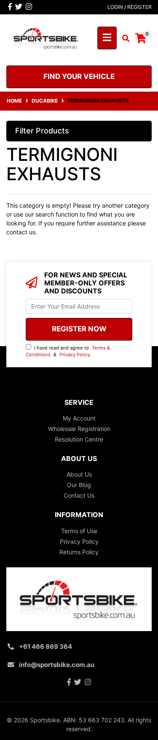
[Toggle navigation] (107, 38)
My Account (79, 418)
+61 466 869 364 (45, 646)
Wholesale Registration (79, 428)
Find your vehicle (79, 76)
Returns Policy (79, 552)
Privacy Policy (74, 355)
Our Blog (79, 484)
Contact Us (79, 495)
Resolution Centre (79, 439)
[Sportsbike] (46, 37)
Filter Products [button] (42, 130)
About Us (79, 474)
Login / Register (129, 7)
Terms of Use (79, 530)
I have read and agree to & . (68, 351)
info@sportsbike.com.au (56, 665)
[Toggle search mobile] (123, 38)
